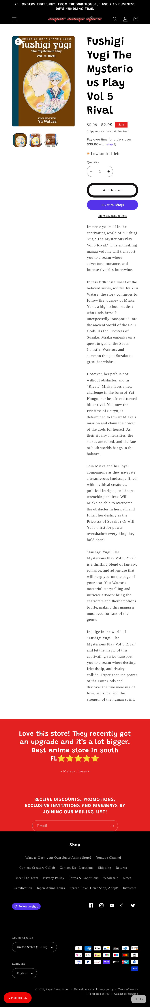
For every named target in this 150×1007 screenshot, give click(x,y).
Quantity (93, 162)
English (22, 973)
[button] (14, 19)
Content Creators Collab (37, 867)
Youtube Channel (108, 857)
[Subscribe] (112, 825)
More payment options (112, 215)
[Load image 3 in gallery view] (51, 140)
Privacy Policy (53, 878)
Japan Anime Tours (51, 888)
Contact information (126, 993)
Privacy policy (104, 989)
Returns (121, 867)
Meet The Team (26, 878)
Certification (23, 888)
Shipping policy (99, 993)
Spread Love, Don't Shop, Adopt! (94, 888)
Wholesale (110, 878)
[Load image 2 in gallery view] (35, 140)
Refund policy (82, 989)
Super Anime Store (57, 989)
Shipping (93, 131)
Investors (129, 888)
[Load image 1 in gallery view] (20, 140)
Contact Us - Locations (76, 867)
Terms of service (128, 989)
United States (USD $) (32, 947)
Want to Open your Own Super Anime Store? (58, 857)
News (127, 878)
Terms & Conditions (84, 878)
